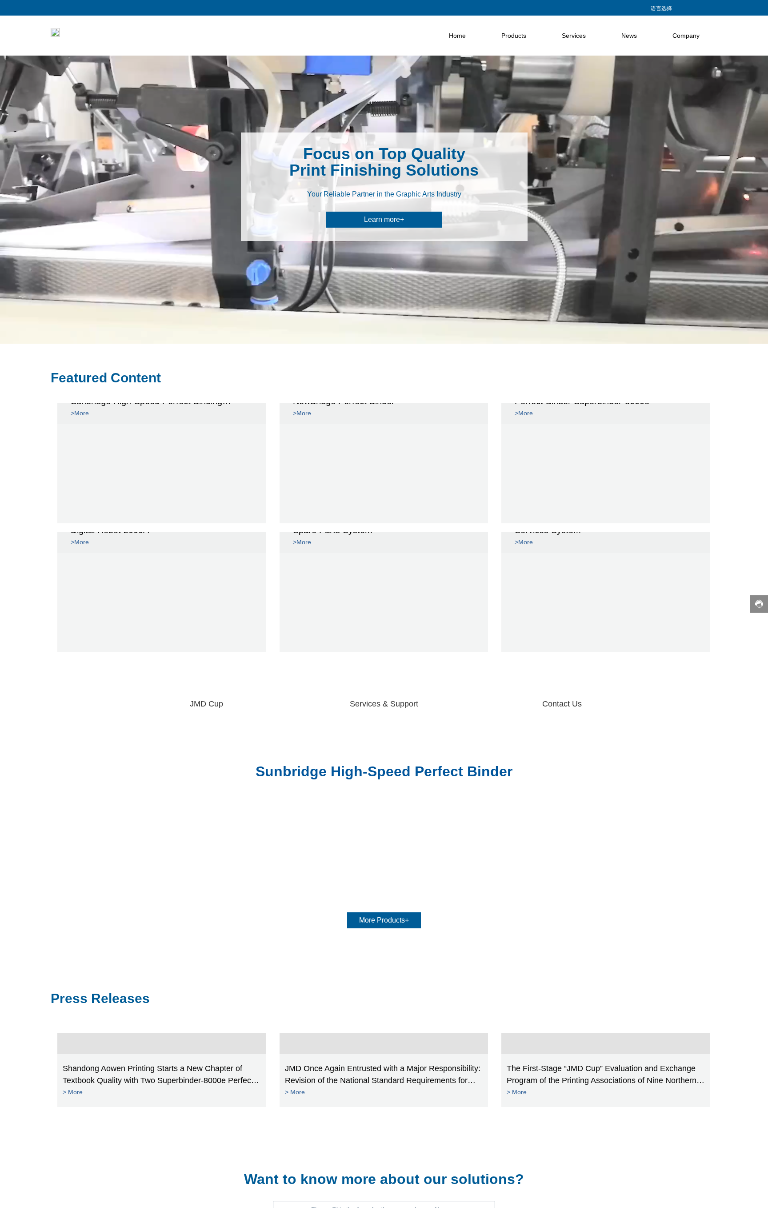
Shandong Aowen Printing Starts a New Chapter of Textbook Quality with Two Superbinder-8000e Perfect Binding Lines (158, 1080)
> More (73, 1092)
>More (80, 413)
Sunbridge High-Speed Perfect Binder (384, 771)
